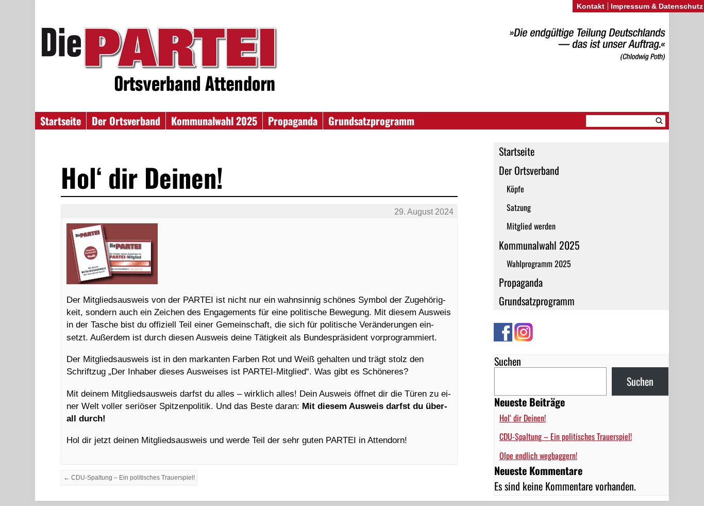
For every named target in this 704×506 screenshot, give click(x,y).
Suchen (507, 361)
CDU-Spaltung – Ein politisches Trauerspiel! (565, 436)
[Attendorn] (351, 61)
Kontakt (591, 6)
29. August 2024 (424, 211)
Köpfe (515, 189)
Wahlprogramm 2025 (539, 263)
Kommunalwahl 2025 (214, 120)
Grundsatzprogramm (371, 120)
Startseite (60, 120)
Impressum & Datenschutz (657, 6)
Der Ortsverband (126, 120)
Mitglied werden (531, 226)
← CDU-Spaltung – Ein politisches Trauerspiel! (129, 477)
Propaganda (292, 120)
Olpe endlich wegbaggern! (538, 455)
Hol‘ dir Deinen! (522, 418)
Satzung (519, 207)
